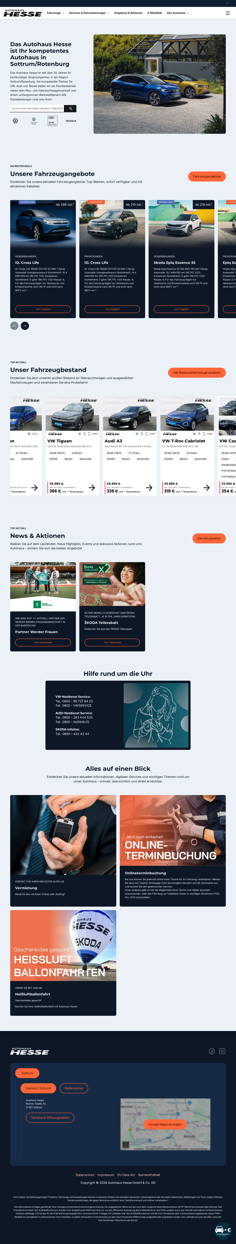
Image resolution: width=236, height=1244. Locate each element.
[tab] (27, 1073)
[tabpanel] (118, 1119)
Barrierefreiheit (149, 1175)
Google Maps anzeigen (165, 1124)
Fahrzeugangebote (207, 176)
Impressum (106, 1175)
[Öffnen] (228, 13)
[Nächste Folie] (25, 326)
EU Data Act (126, 1175)
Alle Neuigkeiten (209, 538)
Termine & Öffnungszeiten (50, 1117)
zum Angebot (43, 309)
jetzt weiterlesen (43, 642)
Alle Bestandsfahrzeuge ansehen (197, 372)
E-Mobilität (155, 13)
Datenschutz (85, 1175)
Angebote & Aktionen (128, 13)
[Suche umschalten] (227, 3)
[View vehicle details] (59, 488)
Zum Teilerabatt (112, 642)
